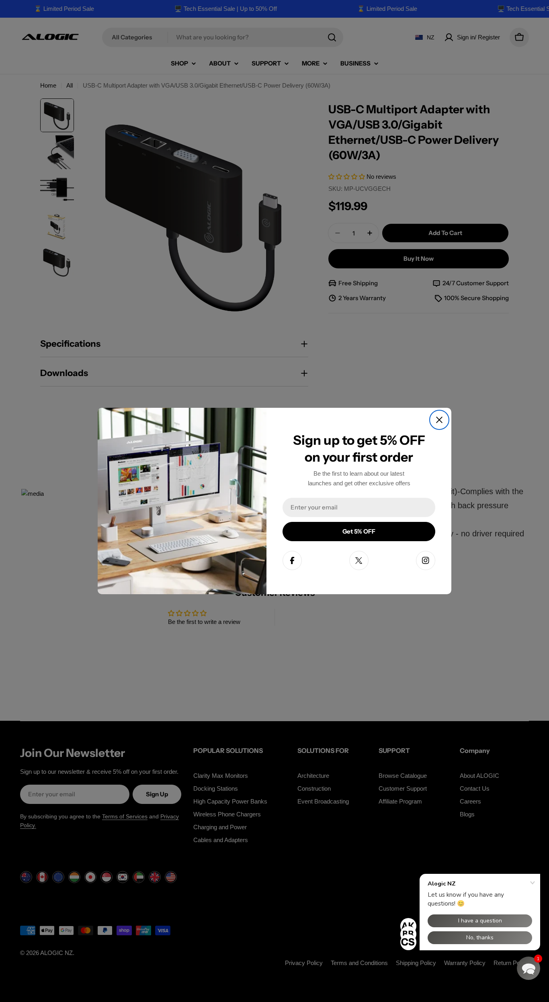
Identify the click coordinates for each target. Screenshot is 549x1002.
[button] (528, 968)
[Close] (439, 420)
